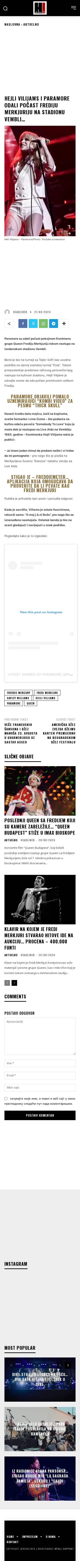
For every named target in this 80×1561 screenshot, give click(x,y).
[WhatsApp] (43, 323)
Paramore (13, 703)
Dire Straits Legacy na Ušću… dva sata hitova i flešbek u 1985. (40, 1379)
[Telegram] (53, 323)
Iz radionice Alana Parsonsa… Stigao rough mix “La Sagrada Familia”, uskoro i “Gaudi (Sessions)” (40, 1478)
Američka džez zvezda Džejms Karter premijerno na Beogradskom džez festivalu (59, 733)
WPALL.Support (64, 1548)
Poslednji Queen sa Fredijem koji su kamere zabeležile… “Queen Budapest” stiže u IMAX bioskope (39, 826)
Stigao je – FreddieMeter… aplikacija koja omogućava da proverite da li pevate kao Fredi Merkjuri (40, 483)
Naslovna (12, 24)
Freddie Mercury (18, 693)
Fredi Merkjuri (47, 693)
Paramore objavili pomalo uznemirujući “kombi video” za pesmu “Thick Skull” (40, 401)
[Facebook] (22, 323)
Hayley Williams (18, 698)
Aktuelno (31, 24)
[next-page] (14, 983)
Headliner (20, 312)
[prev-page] (7, 983)
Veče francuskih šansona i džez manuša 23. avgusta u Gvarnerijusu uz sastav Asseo (21, 733)
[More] (64, 323)
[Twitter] (33, 323)
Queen (31, 703)
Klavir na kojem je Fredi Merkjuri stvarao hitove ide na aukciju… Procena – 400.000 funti (38, 938)
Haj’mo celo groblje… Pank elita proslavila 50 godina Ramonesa (40, 1429)
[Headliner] (40, 8)
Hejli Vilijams (46, 698)
